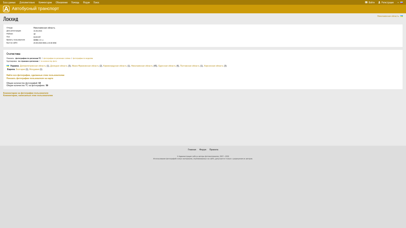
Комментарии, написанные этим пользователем (28, 95)
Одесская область (167, 66)
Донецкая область (59, 66)
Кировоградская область (115, 66)
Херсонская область (213, 66)
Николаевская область (388, 16)
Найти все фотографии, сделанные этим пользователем (35, 75)
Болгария (20, 69)
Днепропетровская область (33, 66)
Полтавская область (190, 66)
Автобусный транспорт (35, 8)
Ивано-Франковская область (85, 66)
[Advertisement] (203, 121)
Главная (192, 149)
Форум (202, 149)
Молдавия (34, 69)
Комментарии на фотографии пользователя (25, 93)
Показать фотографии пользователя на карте (30, 78)
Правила (214, 149)
